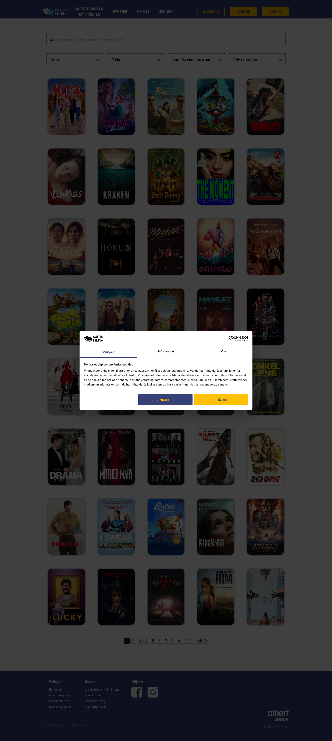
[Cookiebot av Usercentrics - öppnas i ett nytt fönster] (231, 338)
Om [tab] (223, 351)
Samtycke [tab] (108, 351)
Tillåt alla (221, 399)
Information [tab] (166, 351)
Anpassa (163, 399)
